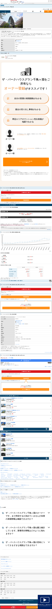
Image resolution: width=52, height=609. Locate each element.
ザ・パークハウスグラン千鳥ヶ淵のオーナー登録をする (26, 162)
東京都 (5, 575)
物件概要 (40, 11)
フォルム (27, 476)
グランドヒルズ (24, 475)
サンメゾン (11, 478)
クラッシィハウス (4, 477)
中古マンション (3, 483)
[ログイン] (49, 1)
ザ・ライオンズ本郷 (9, 438)
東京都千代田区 (17, 320)
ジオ (27, 477)
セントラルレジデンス (17, 475)
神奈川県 (8, 575)
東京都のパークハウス (4, 468)
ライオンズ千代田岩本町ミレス (11, 416)
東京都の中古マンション (5, 485)
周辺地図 (15, 11)
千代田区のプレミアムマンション (6, 465)
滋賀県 (14, 577)
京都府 (11, 577)
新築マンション (3, 492)
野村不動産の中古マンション (6, 559)
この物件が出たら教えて (26, 192)
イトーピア (16, 477)
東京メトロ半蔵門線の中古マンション (7, 486)
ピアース (33, 476)
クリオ (47, 477)
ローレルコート (35, 477)
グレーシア (18, 478)
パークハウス (17, 344)
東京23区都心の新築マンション (6, 493)
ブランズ (29, 475)
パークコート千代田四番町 (10, 422)
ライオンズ (3, 476)
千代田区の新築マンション (17, 493)
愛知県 (5, 579)
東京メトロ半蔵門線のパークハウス (7, 470)
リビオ (22, 477)
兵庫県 (8, 577)
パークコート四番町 (9, 404)
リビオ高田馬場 (8, 448)
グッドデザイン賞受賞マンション (6, 566)
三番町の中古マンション (25, 485)
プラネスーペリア (25, 478)
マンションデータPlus (4, 571)
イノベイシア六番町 (9, 453)
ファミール (15, 476)
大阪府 (5, 577)
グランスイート (10, 476)
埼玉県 (11, 575)
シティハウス (3, 475)
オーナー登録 (48, 11)
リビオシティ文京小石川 (10, 443)
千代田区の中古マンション (14, 485)
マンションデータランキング (6, 568)
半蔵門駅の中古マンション (19, 486)
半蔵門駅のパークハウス (18, 470)
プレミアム (2, 5)
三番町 (21, 320)
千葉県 (14, 575)
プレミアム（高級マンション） (6, 561)
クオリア (36, 475)
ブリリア (42, 475)
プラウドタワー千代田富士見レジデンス (13, 410)
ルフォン (41, 477)
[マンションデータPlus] (12, 1)
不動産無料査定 (26, 200)
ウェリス (9, 477)
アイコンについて (47, 352)
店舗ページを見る (47, 366)
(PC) (20, 600)
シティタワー (9, 475)
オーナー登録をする (26, 307)
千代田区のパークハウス (14, 468)
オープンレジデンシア (5, 478)
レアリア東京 (11, 357)
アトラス (46, 476)
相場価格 (32, 11)
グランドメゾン (41, 476)
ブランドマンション (4, 472)
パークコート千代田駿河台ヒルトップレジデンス (14, 398)
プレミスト (22, 476)
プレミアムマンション (4, 463)
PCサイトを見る (27, 602)
